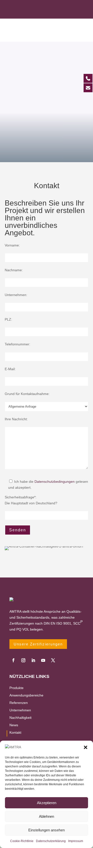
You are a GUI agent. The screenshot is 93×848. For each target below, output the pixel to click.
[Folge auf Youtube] (43, 660)
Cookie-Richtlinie (21, 841)
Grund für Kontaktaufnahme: (27, 394)
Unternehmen (20, 710)
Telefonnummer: (17, 344)
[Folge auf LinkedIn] (33, 660)
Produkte (16, 688)
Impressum (75, 841)
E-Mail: (10, 369)
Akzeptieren (46, 803)
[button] (85, 747)
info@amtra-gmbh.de (52, 13)
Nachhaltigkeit (20, 718)
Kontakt (15, 732)
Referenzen (18, 703)
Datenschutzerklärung (51, 841)
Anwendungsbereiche (26, 695)
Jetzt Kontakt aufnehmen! (46, 135)
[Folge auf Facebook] (13, 660)
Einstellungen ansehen (46, 830)
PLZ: (8, 319)
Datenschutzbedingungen (54, 482)
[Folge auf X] (53, 660)
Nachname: (14, 270)
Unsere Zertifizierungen (38, 644)
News (13, 725)
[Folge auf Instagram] (23, 660)
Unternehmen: (16, 295)
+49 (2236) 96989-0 (52, 5)
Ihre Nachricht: (16, 419)
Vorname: (12, 245)
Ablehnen (46, 816)
